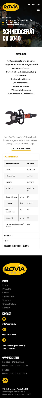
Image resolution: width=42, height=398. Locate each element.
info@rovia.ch (9, 324)
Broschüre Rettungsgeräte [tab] (16, 246)
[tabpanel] (21, 196)
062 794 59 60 (9, 334)
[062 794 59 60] (4, 329)
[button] (38, 9)
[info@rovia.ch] (4, 319)
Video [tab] (6, 240)
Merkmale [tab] (8, 235)
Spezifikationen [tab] (11, 156)
